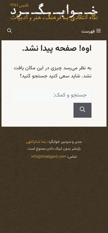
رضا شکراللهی (36, 142)
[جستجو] (83, 110)
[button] (9, 31)
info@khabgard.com (48, 157)
